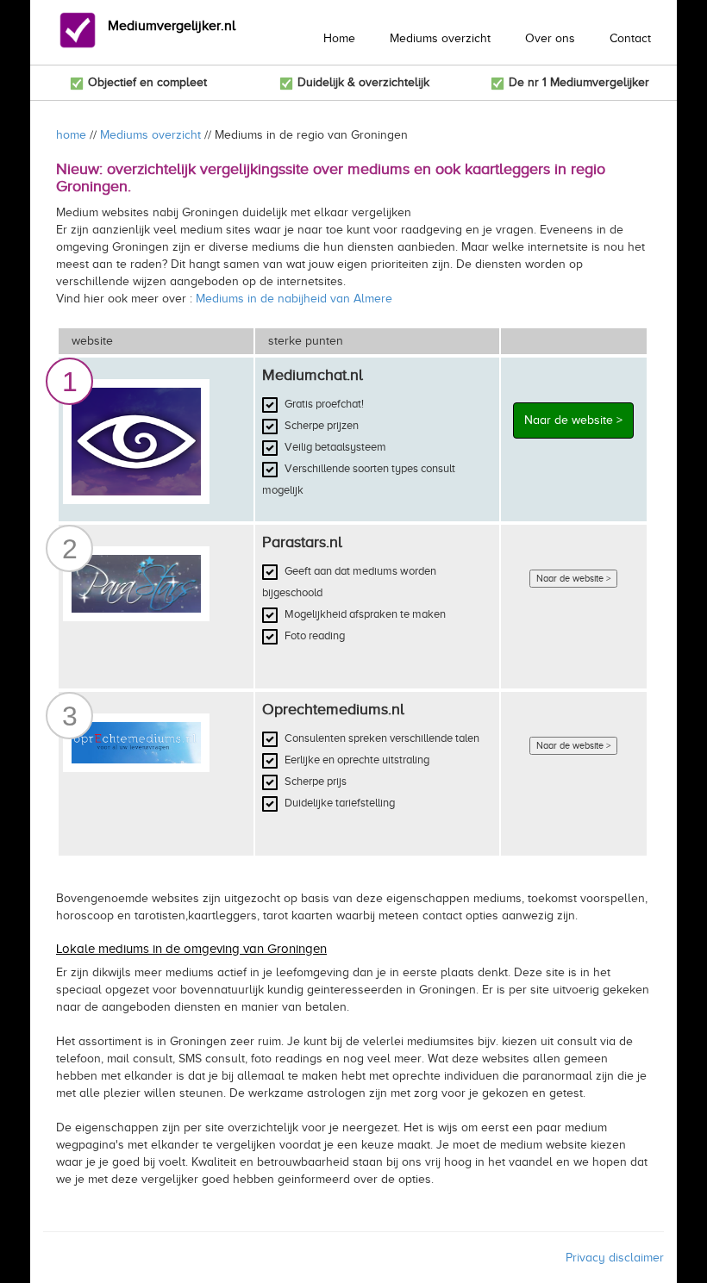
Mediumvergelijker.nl (171, 26)
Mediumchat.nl (312, 374)
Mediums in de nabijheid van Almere (294, 298)
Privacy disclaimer (615, 1257)
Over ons (550, 38)
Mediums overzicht (440, 38)
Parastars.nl (302, 542)
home (71, 134)
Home (339, 38)
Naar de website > (573, 420)
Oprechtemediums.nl (333, 709)
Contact (630, 38)
